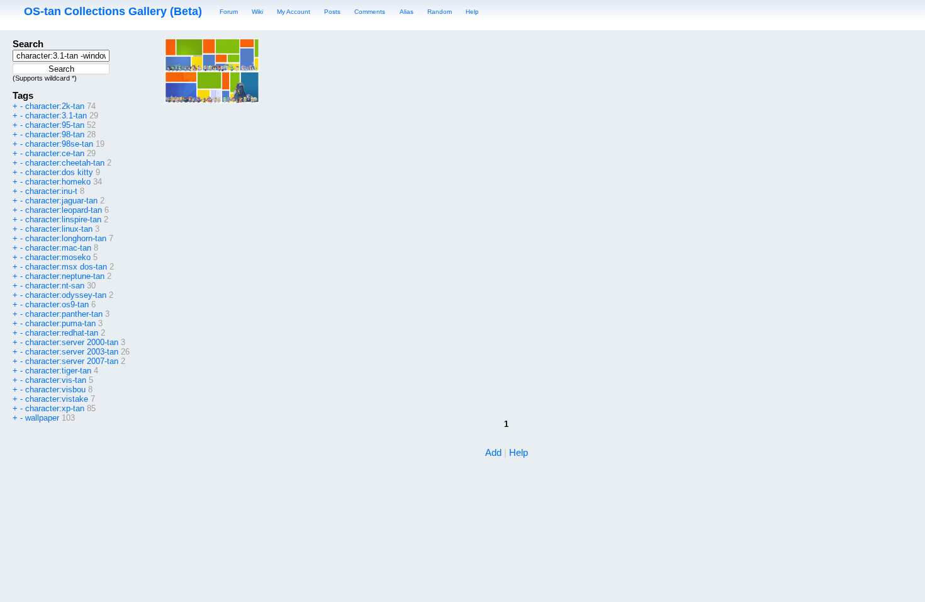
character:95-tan (54, 125)
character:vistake (56, 399)
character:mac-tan (58, 248)
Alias (406, 11)
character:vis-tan (55, 380)
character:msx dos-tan (66, 266)
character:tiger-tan (58, 370)
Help (472, 11)
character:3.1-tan (56, 115)
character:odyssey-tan (65, 295)
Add (493, 452)
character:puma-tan (60, 323)
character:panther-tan (64, 314)
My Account (293, 11)
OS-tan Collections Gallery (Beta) (113, 11)
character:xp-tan (54, 408)
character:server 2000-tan (71, 342)
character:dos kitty (59, 172)
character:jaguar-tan (61, 200)
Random (439, 11)
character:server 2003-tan (71, 351)
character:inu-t (51, 191)
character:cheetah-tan (64, 163)
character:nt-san (54, 285)
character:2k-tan (54, 106)
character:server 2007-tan (71, 361)
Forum (229, 11)
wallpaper (42, 418)
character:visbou (55, 389)
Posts (332, 11)
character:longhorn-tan (65, 238)
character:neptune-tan (64, 276)
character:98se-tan (59, 144)
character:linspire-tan (63, 219)
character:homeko (58, 181)
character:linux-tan (58, 229)
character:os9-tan (57, 304)
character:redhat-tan (61, 333)
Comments (369, 11)
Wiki (257, 11)
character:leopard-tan (63, 210)
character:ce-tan (54, 153)
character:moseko (58, 257)
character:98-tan (54, 134)
